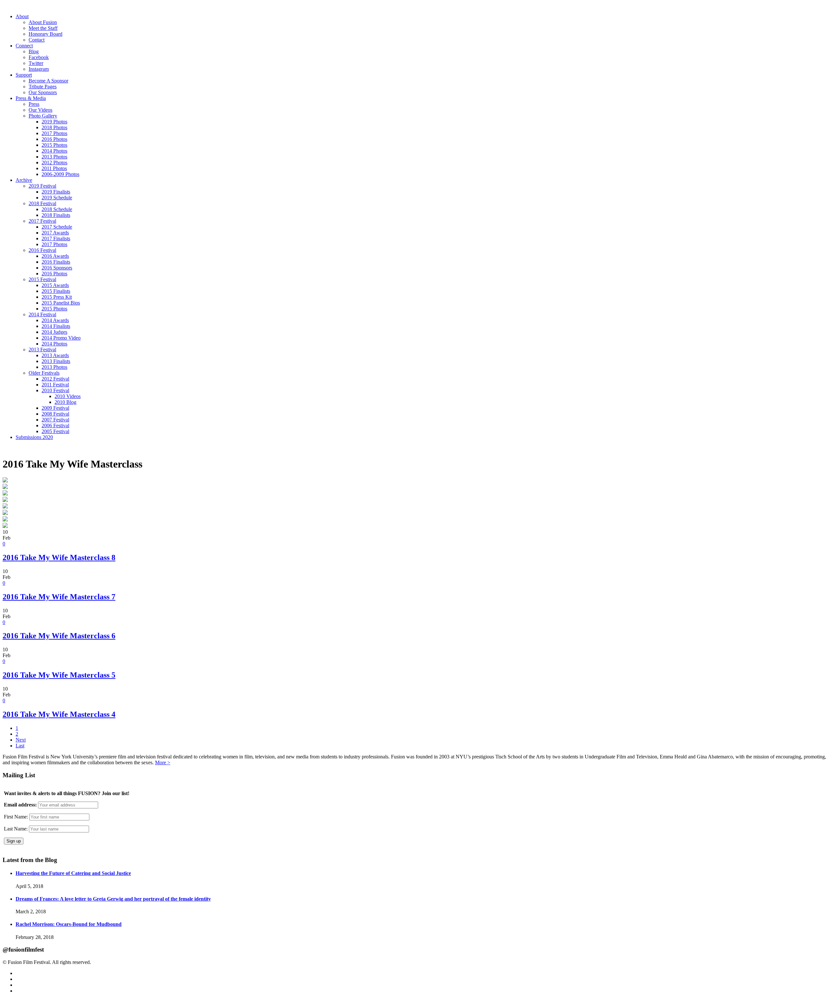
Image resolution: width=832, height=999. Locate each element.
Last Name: (16, 828)
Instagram (39, 69)
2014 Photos (54, 151)
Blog (34, 51)
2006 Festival (55, 425)
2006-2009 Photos (60, 174)
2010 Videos (68, 396)
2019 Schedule (57, 197)
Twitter (36, 63)
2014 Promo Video (61, 338)
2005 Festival (55, 431)
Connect (24, 45)
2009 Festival (55, 408)
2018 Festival (42, 203)
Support (24, 75)
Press (34, 104)
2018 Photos (54, 127)
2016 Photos (54, 139)
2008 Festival (55, 414)
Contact (37, 40)
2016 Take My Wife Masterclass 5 (59, 675)
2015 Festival (42, 279)
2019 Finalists (56, 191)
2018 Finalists (56, 215)
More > (162, 762)
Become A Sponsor (48, 80)
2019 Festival (42, 186)
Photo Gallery (43, 116)
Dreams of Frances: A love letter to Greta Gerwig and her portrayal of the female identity (113, 899)
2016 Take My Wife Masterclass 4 (59, 714)
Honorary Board (45, 34)
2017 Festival (42, 221)
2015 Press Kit (57, 297)
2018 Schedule (57, 209)
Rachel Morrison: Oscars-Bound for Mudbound (69, 924)
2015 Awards (55, 285)
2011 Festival (55, 384)
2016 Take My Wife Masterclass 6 (59, 635)
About (22, 16)
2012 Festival (55, 378)
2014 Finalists (56, 326)
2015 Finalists (56, 291)
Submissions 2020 (34, 437)
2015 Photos (54, 145)
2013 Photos (54, 156)
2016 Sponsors (57, 267)
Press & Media (31, 98)
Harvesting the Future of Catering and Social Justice (73, 873)
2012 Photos (54, 162)
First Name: (16, 816)
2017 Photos (54, 133)
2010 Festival (55, 390)
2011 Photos (54, 168)
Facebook (39, 57)
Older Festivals (44, 373)
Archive (24, 180)
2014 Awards (55, 320)
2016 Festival (42, 250)
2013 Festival (42, 349)
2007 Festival (55, 419)
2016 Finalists (56, 262)
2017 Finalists (56, 238)
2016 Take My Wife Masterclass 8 (59, 557)
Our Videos (40, 110)
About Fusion (43, 22)
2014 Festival (42, 314)
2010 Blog (65, 402)
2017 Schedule (57, 227)
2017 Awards (55, 232)
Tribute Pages (43, 86)
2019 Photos (54, 121)
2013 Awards (55, 355)
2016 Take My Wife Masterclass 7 (59, 597)
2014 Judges (54, 332)
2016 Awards (55, 256)
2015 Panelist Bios (61, 303)
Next (21, 740)
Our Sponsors (43, 92)
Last (20, 745)
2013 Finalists (56, 361)
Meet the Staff (43, 28)
